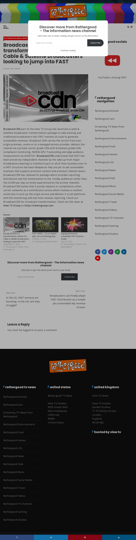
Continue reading (68, 50)
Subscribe (95, 42)
